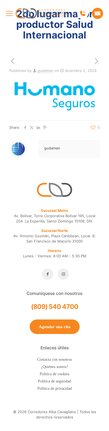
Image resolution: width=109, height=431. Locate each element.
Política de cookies (54, 374)
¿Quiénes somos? (54, 367)
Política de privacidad (54, 388)
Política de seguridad (54, 381)
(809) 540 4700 (54, 307)
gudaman (45, 70)
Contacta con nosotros (54, 359)
